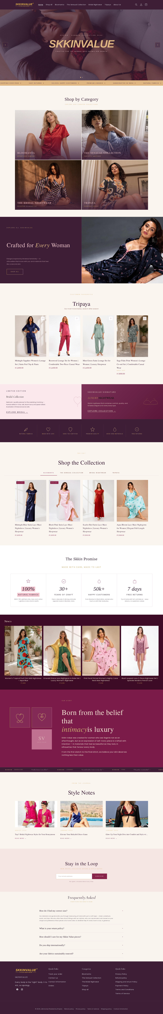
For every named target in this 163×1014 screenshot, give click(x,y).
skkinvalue (44, 1009)
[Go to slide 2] (82, 77)
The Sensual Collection (91, 978)
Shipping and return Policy (126, 982)
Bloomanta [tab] (48, 473)
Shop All (15, 272)
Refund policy (121, 978)
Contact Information (57, 982)
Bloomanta (86, 974)
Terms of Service (122, 993)
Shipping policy (106, 1009)
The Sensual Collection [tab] (71, 473)
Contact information (121, 1009)
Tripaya (85, 986)
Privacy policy (80, 1009)
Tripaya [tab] (116, 473)
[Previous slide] (5, 45)
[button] (136, 4)
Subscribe (99, 876)
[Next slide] (157, 45)
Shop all (85, 989)
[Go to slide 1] (80, 77)
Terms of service (93, 1009)
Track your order (55, 974)
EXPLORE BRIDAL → (17, 412)
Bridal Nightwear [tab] (97, 473)
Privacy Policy (121, 974)
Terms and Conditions (124, 989)
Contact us (53, 978)
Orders (51, 986)
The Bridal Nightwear (90, 982)
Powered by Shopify (55, 1009)
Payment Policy (121, 986)
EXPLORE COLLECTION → (102, 411)
